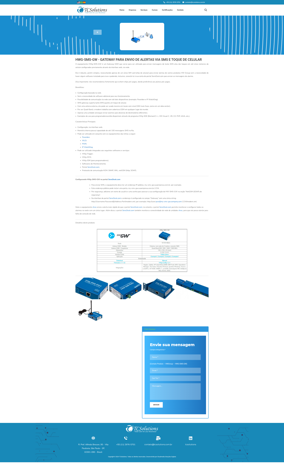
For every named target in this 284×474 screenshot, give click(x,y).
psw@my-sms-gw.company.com (169, 201)
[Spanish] (84, 2)
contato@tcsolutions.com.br (158, 444)
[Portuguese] (81, 2)
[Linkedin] (191, 438)
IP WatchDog (87, 147)
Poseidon (86, 137)
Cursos (155, 10)
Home (121, 10)
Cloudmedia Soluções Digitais (166, 456)
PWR (84, 144)
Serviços (144, 10)
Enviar (156, 405)
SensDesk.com (93, 167)
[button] (175, 329)
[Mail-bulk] (158, 438)
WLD (84, 140)
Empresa (132, 10)
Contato (180, 10)
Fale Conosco (150, 329)
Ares (95, 207)
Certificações (167, 10)
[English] (78, 2)
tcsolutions (190, 444)
